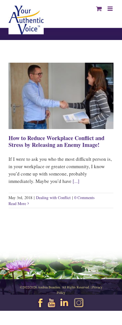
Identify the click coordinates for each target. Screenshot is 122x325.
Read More (17, 203)
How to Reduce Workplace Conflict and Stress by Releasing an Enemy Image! (56, 141)
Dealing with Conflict (53, 197)
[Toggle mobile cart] (99, 9)
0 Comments (84, 197)
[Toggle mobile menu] (110, 9)
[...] (76, 181)
